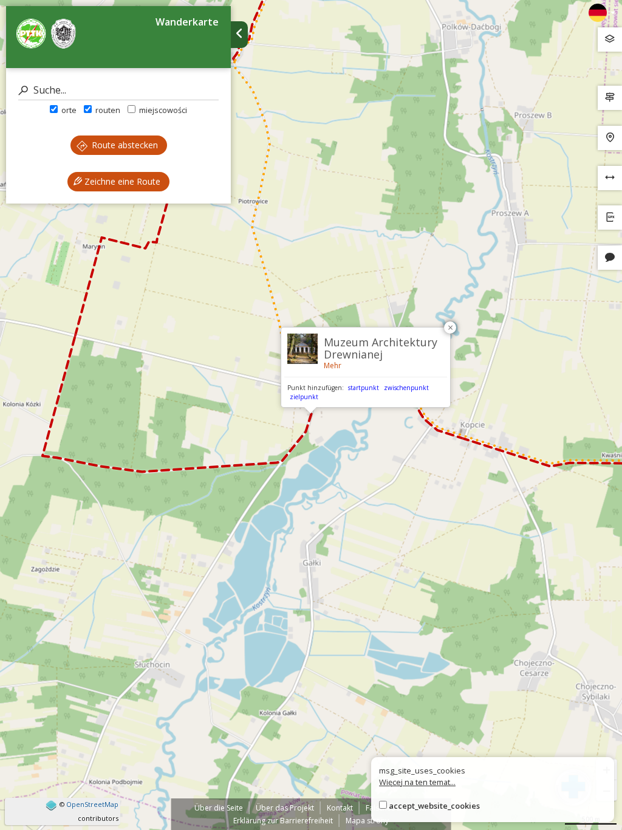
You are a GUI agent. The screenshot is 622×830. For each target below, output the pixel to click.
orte (68, 110)
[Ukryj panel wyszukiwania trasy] (239, 34)
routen (107, 110)
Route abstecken (123, 145)
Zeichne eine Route (121, 181)
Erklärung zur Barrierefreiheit (283, 820)
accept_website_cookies (434, 805)
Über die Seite (218, 808)
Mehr (332, 365)
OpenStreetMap (92, 804)
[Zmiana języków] (602, 12)
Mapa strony (367, 820)
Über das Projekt (285, 808)
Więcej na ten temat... (417, 782)
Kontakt (340, 808)
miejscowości (162, 110)
